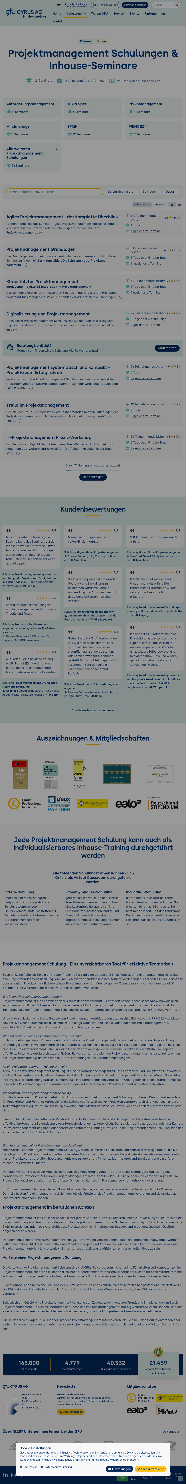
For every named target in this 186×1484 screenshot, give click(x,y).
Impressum (30, 1467)
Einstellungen (121, 1469)
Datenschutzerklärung (58, 1467)
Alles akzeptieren (152, 1469)
